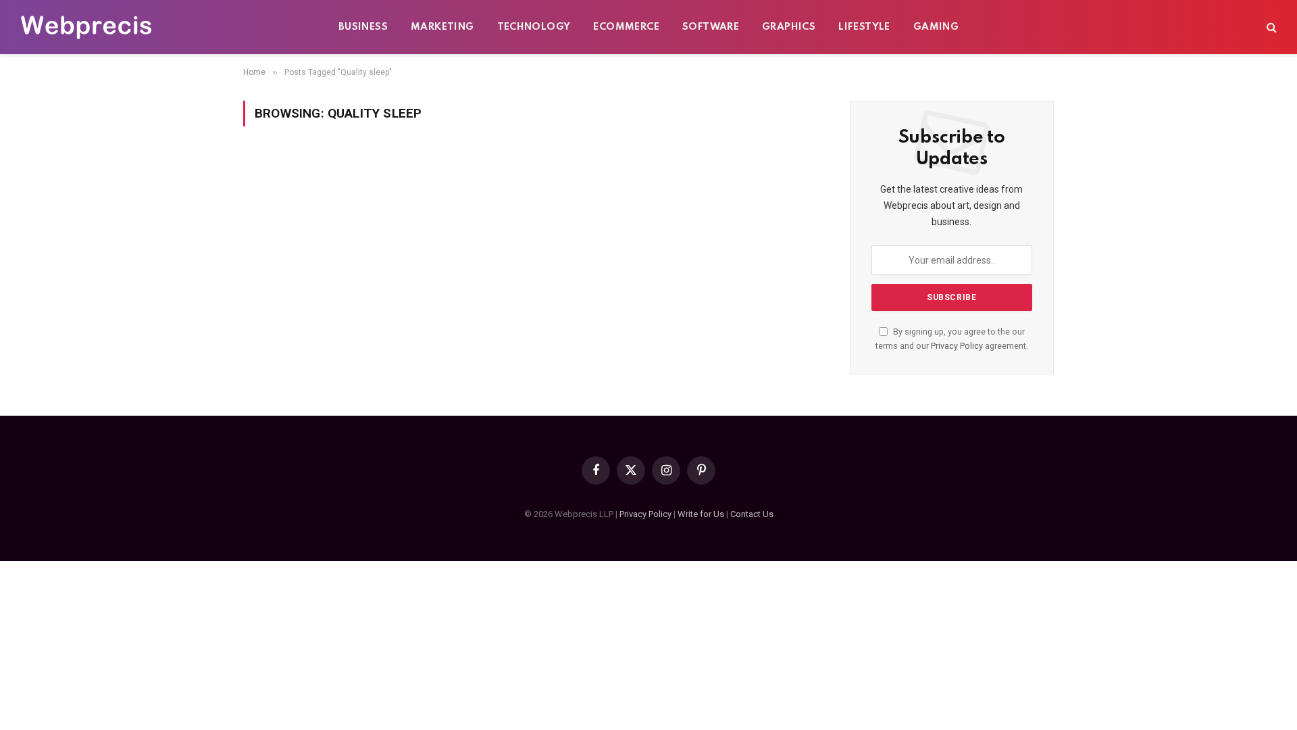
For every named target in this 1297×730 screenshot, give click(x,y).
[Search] (1270, 27)
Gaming (936, 27)
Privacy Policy (957, 346)
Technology (534, 27)
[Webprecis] (85, 27)
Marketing (442, 27)
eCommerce (626, 27)
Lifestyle (864, 27)
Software (710, 27)
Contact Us (751, 514)
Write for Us (701, 514)
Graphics (788, 27)
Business (363, 27)
